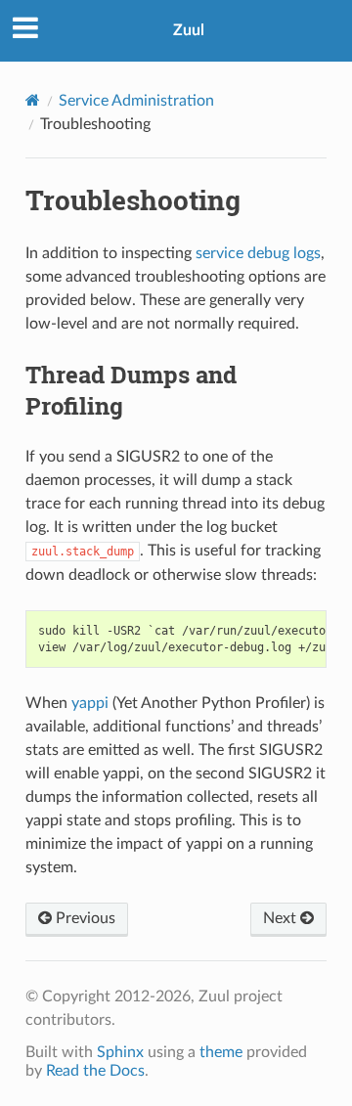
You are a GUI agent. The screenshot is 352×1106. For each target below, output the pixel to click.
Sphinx (120, 1052)
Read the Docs (95, 1071)
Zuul (188, 30)
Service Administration (136, 101)
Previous (83, 918)
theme (220, 1052)
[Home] (32, 100)
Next (281, 918)
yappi (90, 703)
